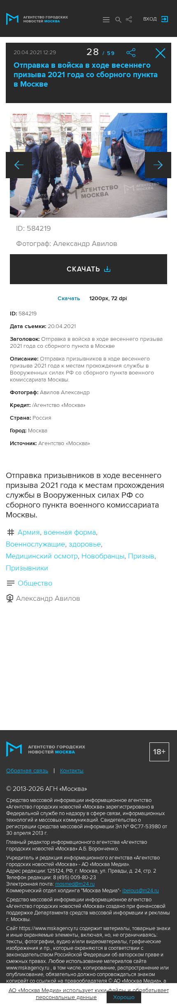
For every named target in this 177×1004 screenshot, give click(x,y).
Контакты (72, 770)
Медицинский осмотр (42, 556)
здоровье (85, 544)
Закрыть (160, 53)
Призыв (141, 556)
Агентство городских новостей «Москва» (37, 18)
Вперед (158, 165)
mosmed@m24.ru (75, 884)
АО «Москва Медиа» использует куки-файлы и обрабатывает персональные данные (89, 994)
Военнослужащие (35, 544)
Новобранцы (103, 556)
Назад (19, 165)
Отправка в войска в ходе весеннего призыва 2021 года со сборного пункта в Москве (86, 75)
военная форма (70, 532)
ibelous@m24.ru (140, 890)
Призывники (27, 567)
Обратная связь (27, 770)
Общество (35, 583)
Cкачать (69, 298)
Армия (29, 532)
